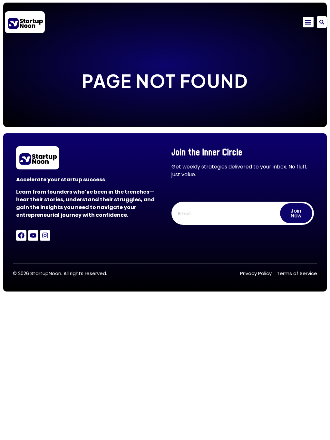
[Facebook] (21, 235)
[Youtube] (33, 235)
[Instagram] (45, 235)
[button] (308, 22)
